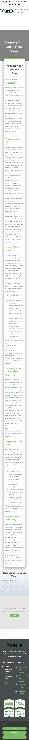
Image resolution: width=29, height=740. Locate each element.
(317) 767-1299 (15, 4)
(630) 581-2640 (22, 2)
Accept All (14, 733)
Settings (24, 722)
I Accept (14, 615)
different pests (13, 397)
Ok (14, 728)
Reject (14, 737)
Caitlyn (5, 632)
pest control (17, 90)
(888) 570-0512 (7, 2)
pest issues (14, 273)
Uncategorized (9, 633)
